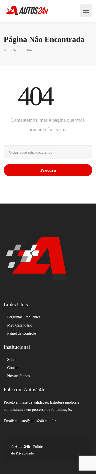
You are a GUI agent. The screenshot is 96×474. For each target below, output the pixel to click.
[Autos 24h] (26, 10)
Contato (13, 368)
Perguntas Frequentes (23, 317)
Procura (48, 170)
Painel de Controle (21, 333)
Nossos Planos (18, 376)
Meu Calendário (19, 325)
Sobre (11, 359)
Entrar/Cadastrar (75, 11)
